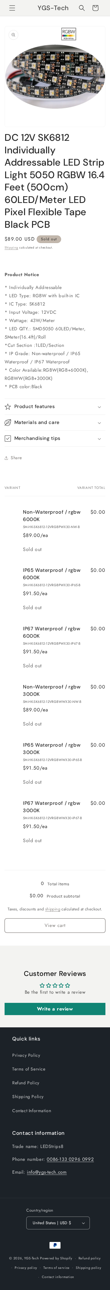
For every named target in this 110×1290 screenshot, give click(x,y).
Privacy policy (26, 1267)
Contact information (58, 1276)
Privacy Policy (26, 1055)
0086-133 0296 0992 (70, 1159)
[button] (12, 8)
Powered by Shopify (56, 1258)
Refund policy (90, 1258)
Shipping (11, 247)
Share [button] (16, 458)
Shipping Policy (28, 1096)
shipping (52, 909)
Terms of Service (29, 1069)
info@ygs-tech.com (47, 1172)
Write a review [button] (55, 1008)
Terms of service (56, 1267)
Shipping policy (88, 1267)
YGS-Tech (31, 1258)
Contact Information (31, 1111)
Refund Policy (25, 1083)
